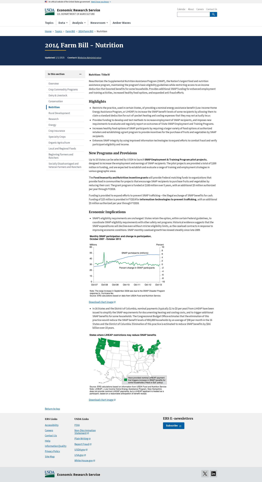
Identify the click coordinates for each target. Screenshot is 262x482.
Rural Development (59, 113)
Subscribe (172, 425)
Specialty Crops (57, 136)
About (191, 9)
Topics (49, 23)
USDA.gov (79, 449)
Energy (52, 125)
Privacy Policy (52, 451)
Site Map (50, 456)
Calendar (181, 9)
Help (47, 440)
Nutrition (54, 107)
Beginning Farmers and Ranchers (61, 156)
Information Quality (55, 446)
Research (54, 119)
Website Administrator (89, 57)
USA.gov (79, 455)
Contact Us (211, 9)
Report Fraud (81, 444)
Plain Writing (81, 438)
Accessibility (52, 425)
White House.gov (83, 460)
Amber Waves (122, 23)
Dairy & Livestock (58, 95)
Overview (54, 83)
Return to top (52, 408)
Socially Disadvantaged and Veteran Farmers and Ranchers (65, 165)
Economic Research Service (78, 10)
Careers (200, 9)
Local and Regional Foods (62, 148)
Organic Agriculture (59, 142)
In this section (56, 74)
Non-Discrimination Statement (85, 432)
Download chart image (101, 302)
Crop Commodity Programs (63, 89)
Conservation (56, 101)
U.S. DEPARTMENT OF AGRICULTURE (76, 14)
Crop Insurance (57, 130)
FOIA (77, 425)
